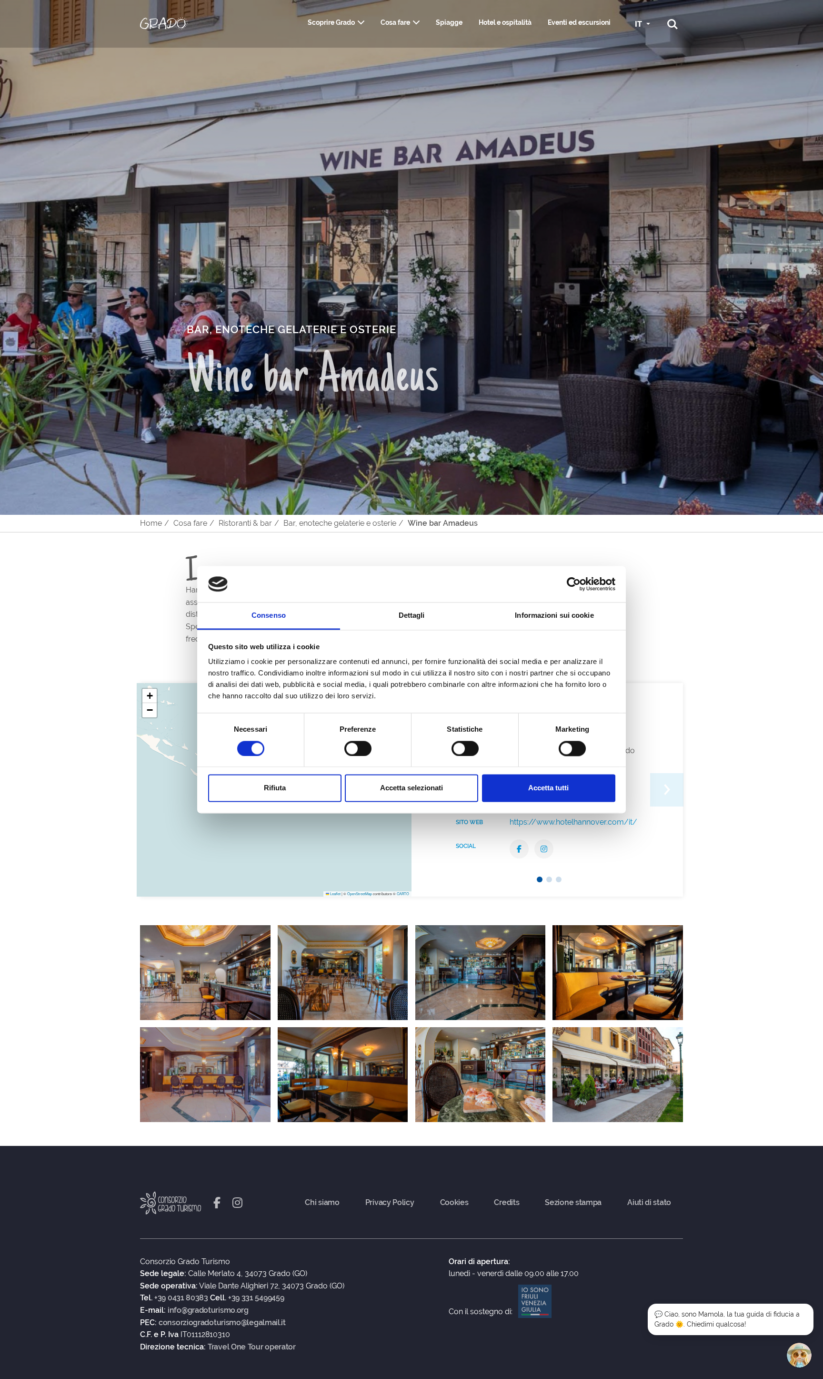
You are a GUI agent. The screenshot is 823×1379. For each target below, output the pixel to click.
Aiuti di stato (649, 1202)
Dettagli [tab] (412, 616)
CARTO (403, 893)
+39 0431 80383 (181, 1298)
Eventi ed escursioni (579, 22)
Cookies (454, 1202)
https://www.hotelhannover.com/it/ (573, 822)
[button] (149, 696)
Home (151, 523)
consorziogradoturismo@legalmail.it (222, 1323)
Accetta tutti (548, 788)
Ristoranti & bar (245, 523)
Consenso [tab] (268, 616)
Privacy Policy (389, 1202)
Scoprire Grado (331, 22)
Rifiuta (275, 788)
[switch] (357, 748)
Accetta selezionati (411, 788)
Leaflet (335, 893)
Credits (506, 1202)
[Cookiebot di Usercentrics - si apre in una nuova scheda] (573, 584)
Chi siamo (322, 1202)
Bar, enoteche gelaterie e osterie (339, 523)
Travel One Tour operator (252, 1347)
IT (639, 24)
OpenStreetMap (359, 893)
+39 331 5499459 (256, 1298)
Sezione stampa (573, 1202)
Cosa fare (395, 22)
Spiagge (449, 22)
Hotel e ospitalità (505, 22)
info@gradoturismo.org (208, 1310)
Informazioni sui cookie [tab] (554, 616)
